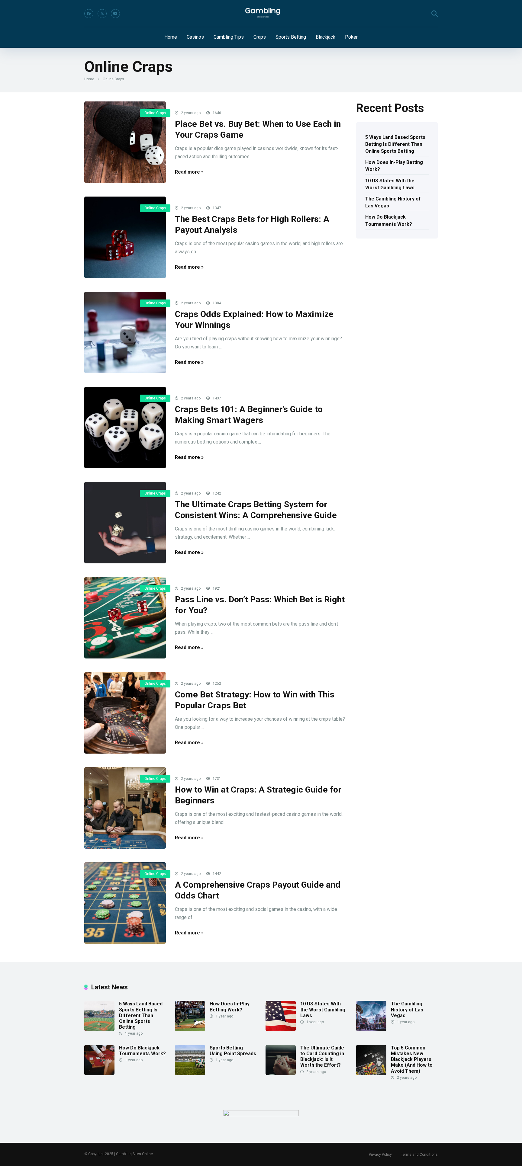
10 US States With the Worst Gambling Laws (389, 184)
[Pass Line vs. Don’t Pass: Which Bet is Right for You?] (125, 617)
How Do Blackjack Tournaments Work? (388, 220)
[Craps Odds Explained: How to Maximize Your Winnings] (125, 332)
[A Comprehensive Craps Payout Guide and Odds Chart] (125, 903)
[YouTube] (115, 13)
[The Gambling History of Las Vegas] (371, 1029)
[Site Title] (261, 14)
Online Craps (155, 113)
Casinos (195, 37)
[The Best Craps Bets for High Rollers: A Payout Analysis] (125, 237)
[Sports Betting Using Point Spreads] (190, 1073)
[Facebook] (88, 13)
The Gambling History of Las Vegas (393, 202)
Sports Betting (291, 37)
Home (170, 37)
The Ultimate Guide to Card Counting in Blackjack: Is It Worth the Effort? (322, 1056)
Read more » (189, 172)
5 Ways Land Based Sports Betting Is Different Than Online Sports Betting (395, 144)
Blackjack (325, 37)
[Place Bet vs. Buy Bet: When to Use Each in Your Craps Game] (125, 142)
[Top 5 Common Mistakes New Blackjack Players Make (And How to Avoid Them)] (371, 1073)
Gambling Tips (229, 37)
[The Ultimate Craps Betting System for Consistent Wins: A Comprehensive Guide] (125, 522)
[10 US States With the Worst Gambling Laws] (281, 1029)
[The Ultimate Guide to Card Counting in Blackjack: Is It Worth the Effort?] (281, 1073)
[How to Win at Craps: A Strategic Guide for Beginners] (125, 808)
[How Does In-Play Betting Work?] (190, 1029)
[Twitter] (102, 13)
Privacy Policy (380, 1154)
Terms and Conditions (419, 1154)
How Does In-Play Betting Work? (394, 165)
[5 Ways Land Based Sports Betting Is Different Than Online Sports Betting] (99, 1029)
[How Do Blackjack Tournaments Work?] (99, 1073)
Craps (259, 37)
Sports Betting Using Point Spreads (233, 1050)
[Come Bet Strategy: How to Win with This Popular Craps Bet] (125, 713)
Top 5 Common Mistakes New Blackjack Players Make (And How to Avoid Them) (412, 1059)
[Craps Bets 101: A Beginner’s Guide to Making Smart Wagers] (125, 427)
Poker (351, 37)
